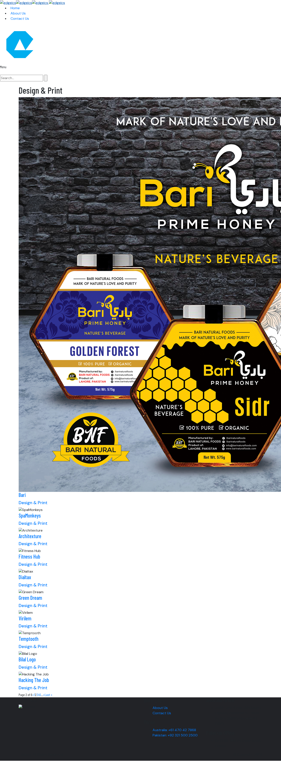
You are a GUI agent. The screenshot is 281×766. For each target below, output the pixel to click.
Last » (48, 695)
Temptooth (28, 639)
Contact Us (162, 713)
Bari (22, 495)
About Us (160, 707)
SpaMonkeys (30, 515)
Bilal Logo (27, 659)
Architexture (30, 536)
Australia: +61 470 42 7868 (174, 730)
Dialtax (25, 577)
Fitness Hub (29, 556)
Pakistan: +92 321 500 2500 (175, 735)
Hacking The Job (34, 680)
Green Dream (30, 598)
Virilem (25, 618)
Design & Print (33, 502)
